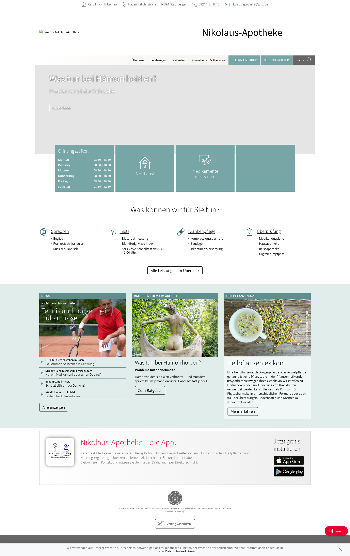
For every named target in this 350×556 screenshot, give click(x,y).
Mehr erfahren (242, 411)
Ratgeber (179, 60)
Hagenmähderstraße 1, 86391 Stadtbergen (157, 4)
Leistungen (158, 60)
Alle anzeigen (54, 407)
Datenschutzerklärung (180, 551)
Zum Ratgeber (150, 390)
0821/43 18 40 (208, 4)
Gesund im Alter (276, 60)
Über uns (138, 60)
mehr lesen (62, 107)
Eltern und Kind (244, 60)
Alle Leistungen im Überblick (175, 270)
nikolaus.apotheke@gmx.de (249, 4)
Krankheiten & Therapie (208, 60)
